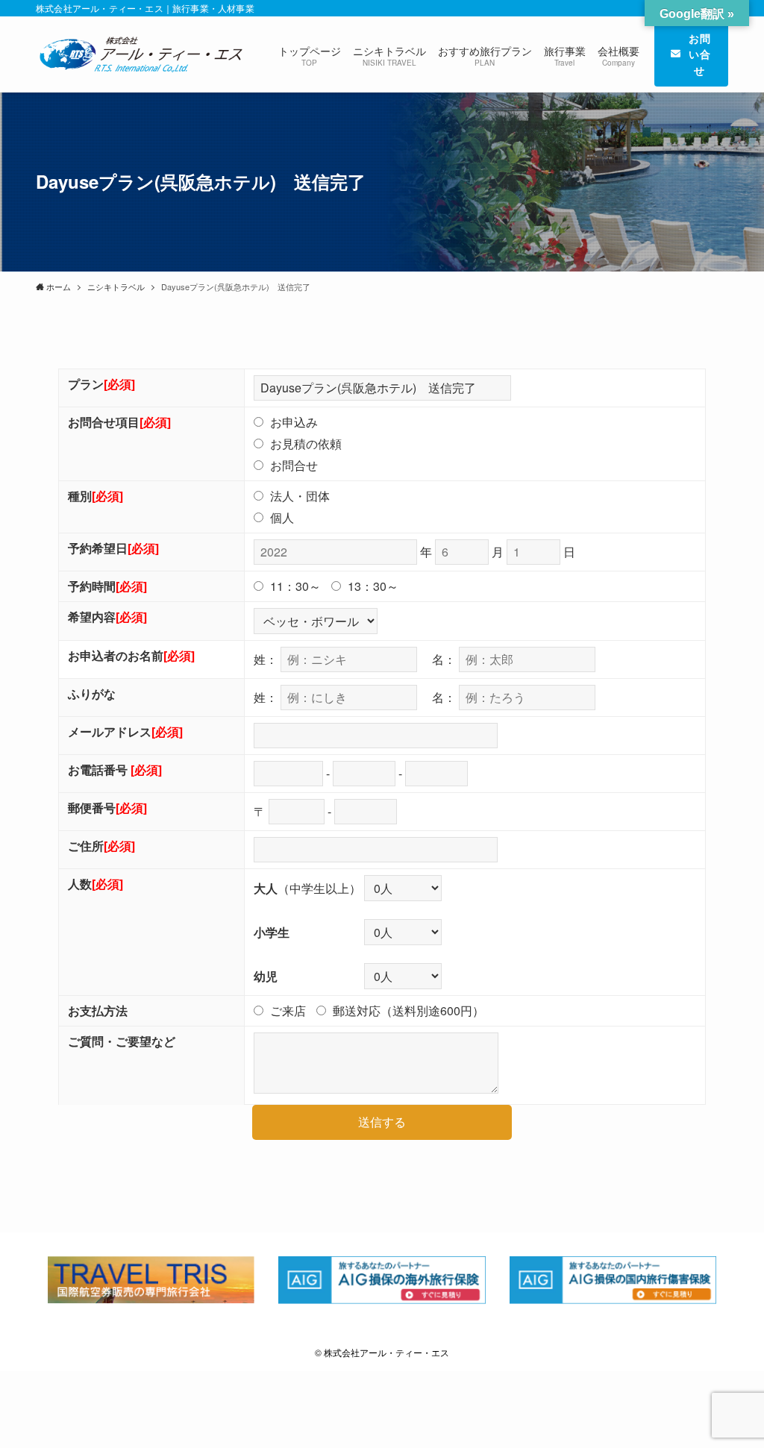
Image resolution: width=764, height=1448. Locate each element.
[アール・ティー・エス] (139, 54)
